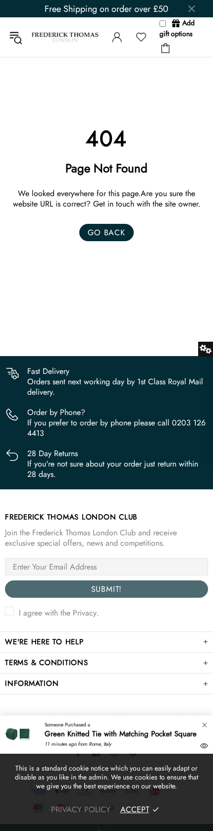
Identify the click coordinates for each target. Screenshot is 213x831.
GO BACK (106, 232)
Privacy (85, 613)
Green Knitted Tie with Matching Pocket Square (121, 733)
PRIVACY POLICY (80, 809)
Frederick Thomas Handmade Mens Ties (65, 37)
